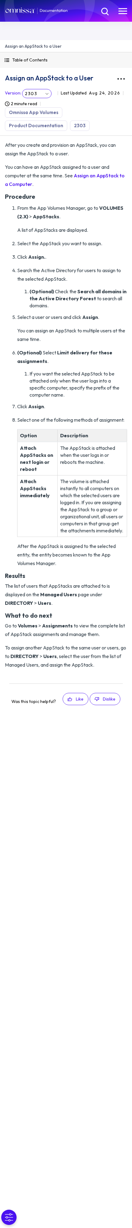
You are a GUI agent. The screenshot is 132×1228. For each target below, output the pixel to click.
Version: (13, 93)
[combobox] (37, 93)
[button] (66, 60)
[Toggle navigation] (123, 10)
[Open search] (104, 10)
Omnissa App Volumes (33, 112)
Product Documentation (36, 125)
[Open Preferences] (9, 1217)
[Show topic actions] (121, 79)
